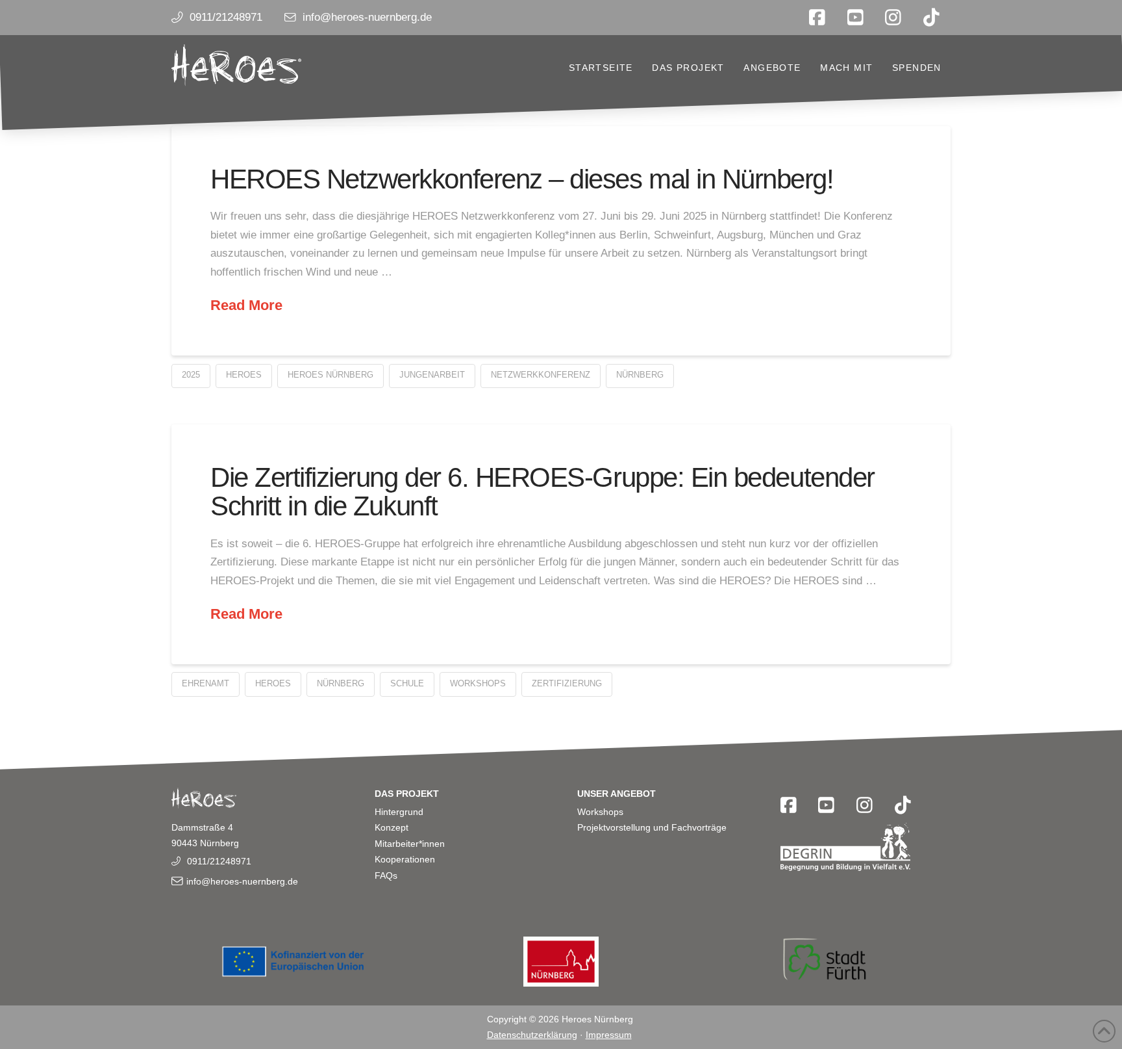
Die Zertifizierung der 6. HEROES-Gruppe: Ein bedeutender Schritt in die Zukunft (542, 491)
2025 (191, 375)
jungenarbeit (432, 375)
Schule (407, 683)
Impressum (609, 1035)
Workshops (478, 683)
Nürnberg (640, 375)
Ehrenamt (205, 683)
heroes (244, 375)
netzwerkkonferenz (540, 375)
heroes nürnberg (330, 375)
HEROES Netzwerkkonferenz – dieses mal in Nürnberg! (522, 179)
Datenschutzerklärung (532, 1035)
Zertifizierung (567, 683)
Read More (246, 305)
